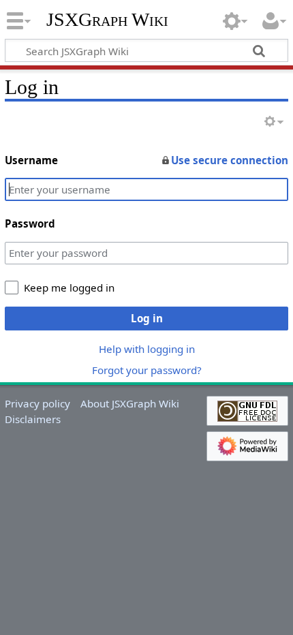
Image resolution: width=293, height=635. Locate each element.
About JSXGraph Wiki (129, 403)
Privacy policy (37, 403)
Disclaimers (33, 419)
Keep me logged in (69, 287)
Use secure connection (229, 160)
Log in (147, 318)
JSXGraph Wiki (107, 19)
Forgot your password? (147, 370)
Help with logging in (147, 349)
